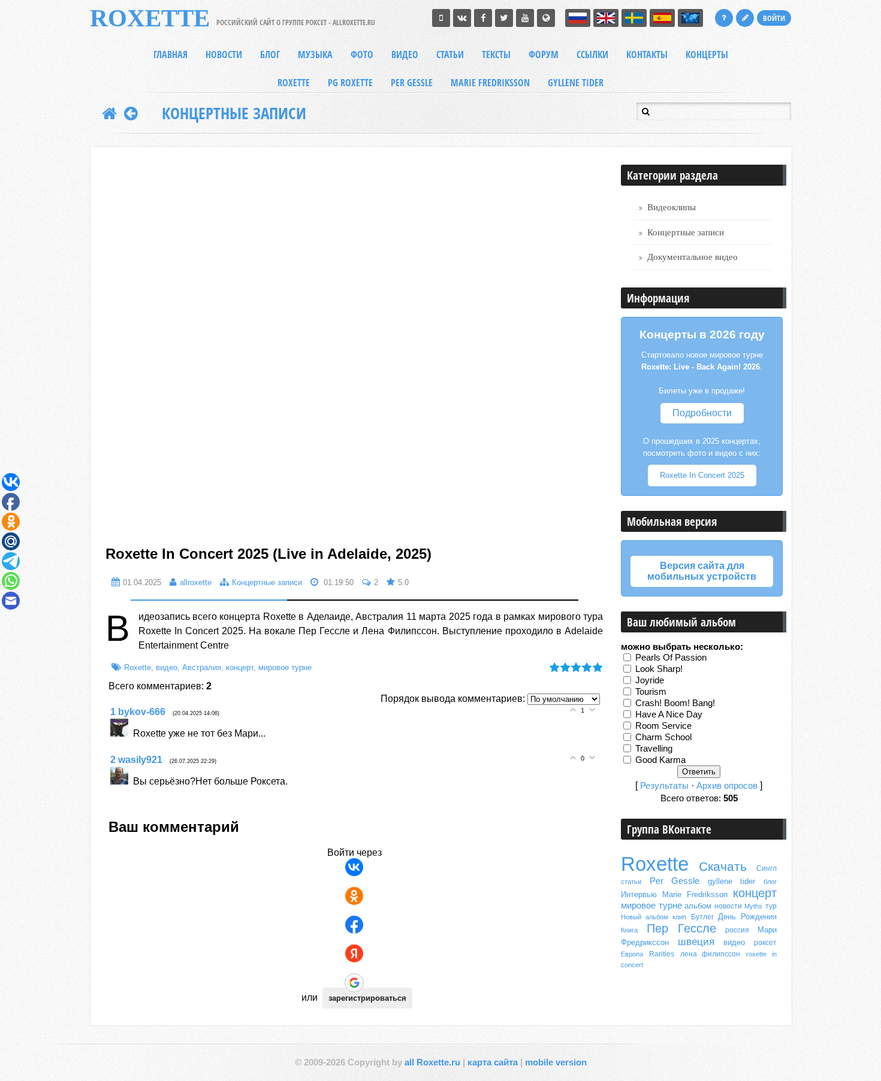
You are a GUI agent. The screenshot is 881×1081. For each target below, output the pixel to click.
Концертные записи (234, 113)
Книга (629, 930)
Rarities (661, 954)
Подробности (702, 413)
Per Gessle (675, 881)
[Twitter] (504, 18)
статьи (631, 881)
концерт (240, 667)
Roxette (137, 667)
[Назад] (131, 113)
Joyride (649, 680)
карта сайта (492, 1062)
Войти (774, 18)
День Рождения (747, 916)
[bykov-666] (121, 733)
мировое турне (285, 667)
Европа (632, 954)
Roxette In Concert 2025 (702, 475)
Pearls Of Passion (671, 657)
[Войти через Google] (354, 982)
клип (679, 916)
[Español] (662, 18)
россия (737, 930)
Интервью (639, 894)
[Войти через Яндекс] (354, 953)
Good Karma (660, 760)
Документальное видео (692, 257)
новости (728, 906)
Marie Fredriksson (695, 894)
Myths (753, 906)
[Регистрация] (745, 18)
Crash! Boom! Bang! (675, 703)
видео (166, 667)
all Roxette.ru (432, 1062)
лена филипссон (710, 954)
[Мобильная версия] (441, 18)
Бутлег (702, 917)
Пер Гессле (682, 928)
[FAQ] (724, 18)
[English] (605, 18)
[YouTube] (525, 18)
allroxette (196, 582)
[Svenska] (634, 18)
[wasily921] (121, 781)
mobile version (556, 1062)
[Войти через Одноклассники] (354, 896)
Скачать (723, 866)
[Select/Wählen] (690, 18)
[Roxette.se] (546, 18)
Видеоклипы (671, 207)
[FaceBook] (483, 18)
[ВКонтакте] (462, 18)
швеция (696, 941)
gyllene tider (732, 881)
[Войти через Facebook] (354, 925)
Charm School (663, 737)
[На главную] (109, 113)
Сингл (766, 868)
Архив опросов (727, 786)
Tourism (650, 692)
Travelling (653, 748)
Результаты (664, 786)
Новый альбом (644, 916)
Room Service (663, 726)
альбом (697, 905)
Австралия (201, 667)
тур (771, 906)
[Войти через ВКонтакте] (354, 867)
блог (770, 881)
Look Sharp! (659, 669)
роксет (765, 942)
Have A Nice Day (668, 714)
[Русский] (577, 18)
